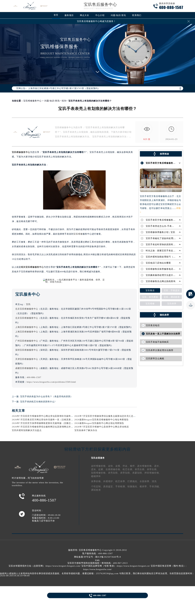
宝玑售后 (150, 290)
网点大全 (84, 15)
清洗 (154, 481)
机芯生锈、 (129, 469)
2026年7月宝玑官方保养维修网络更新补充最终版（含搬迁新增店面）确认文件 (51, 423)
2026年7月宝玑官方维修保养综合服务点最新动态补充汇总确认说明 (108, 416)
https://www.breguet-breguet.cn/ (133, 566)
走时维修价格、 (99, 466)
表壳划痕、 (114, 473)
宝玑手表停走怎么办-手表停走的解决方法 (167, 226)
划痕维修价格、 (99, 473)
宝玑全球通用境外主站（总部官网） (27, 566)
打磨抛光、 (133, 481)
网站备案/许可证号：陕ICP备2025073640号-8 (97, 557)
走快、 (111, 466)
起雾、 (102, 469)
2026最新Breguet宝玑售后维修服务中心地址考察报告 (101, 419)
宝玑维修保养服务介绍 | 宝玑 (160, 232)
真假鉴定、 (109, 486)
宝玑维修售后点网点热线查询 (160, 281)
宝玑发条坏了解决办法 (85, 430)
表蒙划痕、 (138, 473)
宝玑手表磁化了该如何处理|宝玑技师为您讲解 (169, 238)
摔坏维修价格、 (152, 473)
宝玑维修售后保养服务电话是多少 (163, 269)
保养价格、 (97, 481)
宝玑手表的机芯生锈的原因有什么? (38, 401)
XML (97, 560)
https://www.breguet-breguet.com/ (63, 566)
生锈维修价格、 (114, 469)
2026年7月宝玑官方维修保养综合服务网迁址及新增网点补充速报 (45, 427)
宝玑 (28, 304)
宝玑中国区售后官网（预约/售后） (168, 566)
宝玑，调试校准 (172, 297)
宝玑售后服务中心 (100, 4)
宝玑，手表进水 (172, 290)
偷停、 (133, 466)
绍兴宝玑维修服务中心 (32, 267)
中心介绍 (99, 15)
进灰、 (94, 469)
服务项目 (69, 15)
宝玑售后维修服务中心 (90, 550)
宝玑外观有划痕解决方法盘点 (27, 430)
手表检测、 (121, 486)
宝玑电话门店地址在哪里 (158, 263)
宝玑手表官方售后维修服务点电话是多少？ (167, 220)
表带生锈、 (153, 469)
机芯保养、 (121, 481)
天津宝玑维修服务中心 (26, 359)
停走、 (126, 466)
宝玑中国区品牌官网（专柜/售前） (98, 566)
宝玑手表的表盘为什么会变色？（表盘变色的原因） (46, 396)
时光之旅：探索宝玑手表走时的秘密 (164, 250)
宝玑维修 (78, 234)
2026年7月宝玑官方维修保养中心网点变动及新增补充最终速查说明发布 (48, 416)
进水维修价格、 (145, 466)
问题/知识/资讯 (118, 15)
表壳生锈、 (141, 469)
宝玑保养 (171, 303)
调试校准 (96, 490)
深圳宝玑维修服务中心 (26, 350)
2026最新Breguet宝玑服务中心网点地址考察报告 (99, 423)
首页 (56, 15)
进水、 (157, 466)
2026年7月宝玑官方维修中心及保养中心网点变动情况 (101, 427)
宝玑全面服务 (98, 458)
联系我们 (136, 15)
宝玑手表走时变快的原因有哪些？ (163, 244)
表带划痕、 (126, 473)
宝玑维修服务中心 (32, 101)
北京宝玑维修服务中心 (26, 309)
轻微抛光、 (133, 486)
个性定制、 (97, 486)
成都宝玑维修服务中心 (26, 368)
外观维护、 (109, 481)
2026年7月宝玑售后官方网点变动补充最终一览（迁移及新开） (43, 419)
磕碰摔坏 (96, 476)
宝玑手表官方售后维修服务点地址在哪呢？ (167, 163)
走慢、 (119, 466)
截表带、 (144, 486)
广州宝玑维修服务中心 (26, 341)
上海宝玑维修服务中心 (26, 327)
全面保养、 (146, 481)
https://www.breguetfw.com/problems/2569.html (51, 382)
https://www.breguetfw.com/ (97, 569)
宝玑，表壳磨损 (150, 297)
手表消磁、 (155, 486)
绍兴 (64, 101)
